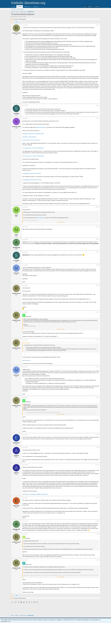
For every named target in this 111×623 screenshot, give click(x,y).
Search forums (20, 9)
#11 (98, 339)
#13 (98, 397)
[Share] (97, 25)
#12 (98, 367)
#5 (98, 226)
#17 (98, 497)
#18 (98, 521)
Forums (20, 6)
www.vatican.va (26, 360)
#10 (98, 312)
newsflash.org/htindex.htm (29, 137)
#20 (98, 560)
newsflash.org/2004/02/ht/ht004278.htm (33, 133)
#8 (98, 265)
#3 (98, 118)
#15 (98, 447)
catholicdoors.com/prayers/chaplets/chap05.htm (35, 494)
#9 (98, 285)
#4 (98, 207)
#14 (98, 434)
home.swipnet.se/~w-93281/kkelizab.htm (33, 148)
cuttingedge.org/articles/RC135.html (31, 179)
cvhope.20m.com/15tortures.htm (31, 140)
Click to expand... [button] (61, 222)
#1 (98, 25)
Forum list (13, 9)
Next (17, 22)
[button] (31, 6)
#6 (98, 239)
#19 (98, 534)
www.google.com (41, 127)
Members (35, 6)
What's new (27, 6)
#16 (98, 464)
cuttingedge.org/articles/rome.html (31, 173)
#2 (98, 105)
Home (13, 6)
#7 (98, 252)
